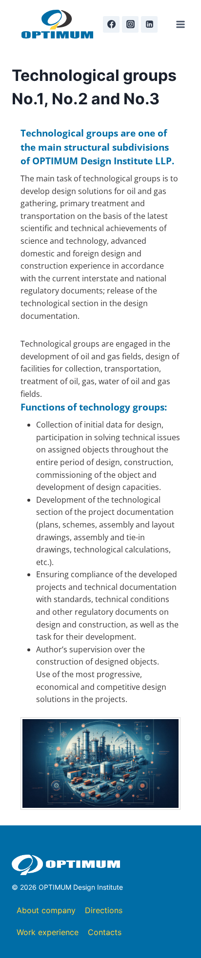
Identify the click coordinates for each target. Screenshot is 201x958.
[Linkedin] (149, 24)
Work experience (48, 932)
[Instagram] (130, 24)
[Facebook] (111, 24)
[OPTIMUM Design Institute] (57, 24)
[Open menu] (180, 24)
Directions (103, 910)
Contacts (104, 932)
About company (46, 910)
